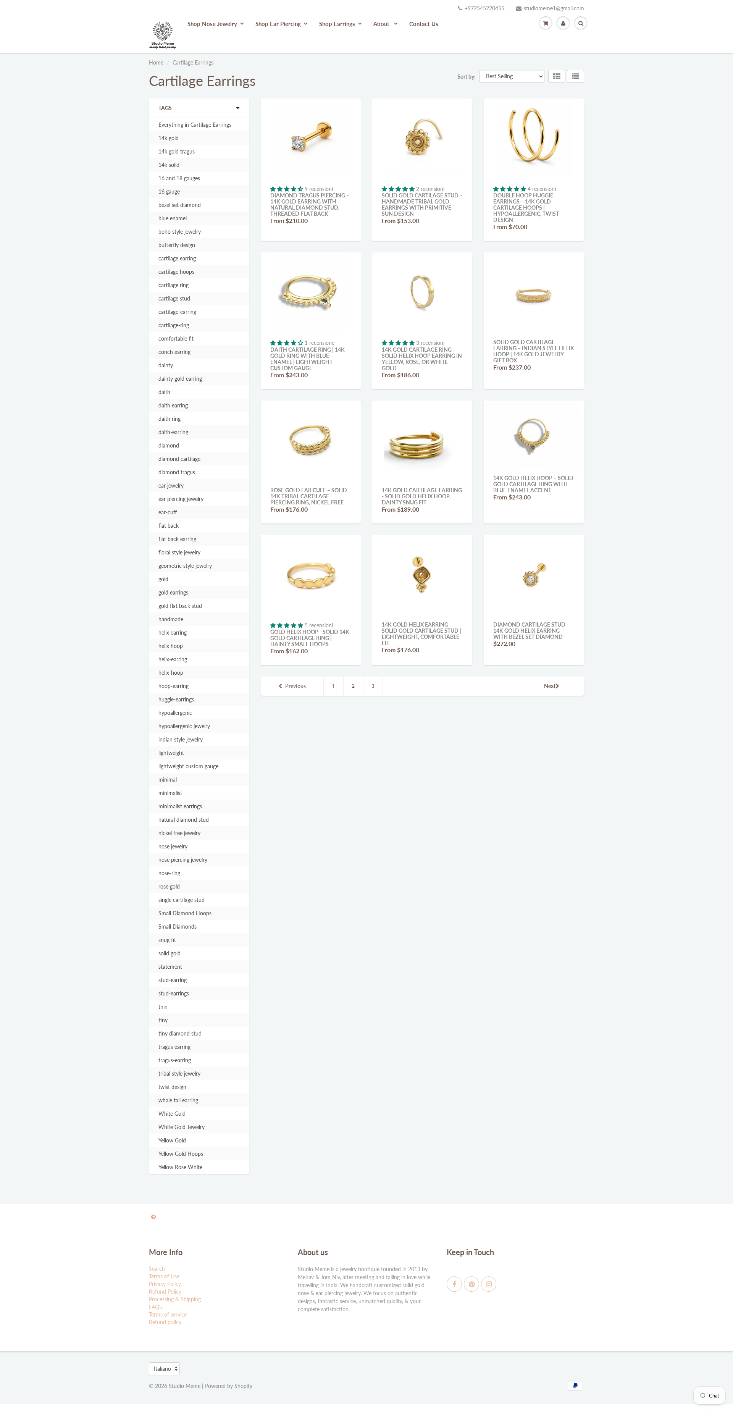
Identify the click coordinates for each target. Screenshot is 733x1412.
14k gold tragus (176, 151)
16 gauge (169, 191)
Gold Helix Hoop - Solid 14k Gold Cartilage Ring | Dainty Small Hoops (309, 637)
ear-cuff (167, 512)
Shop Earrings (337, 23)
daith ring (169, 418)
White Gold (172, 1113)
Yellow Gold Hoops (180, 1153)
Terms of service (168, 1314)
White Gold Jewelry (181, 1127)
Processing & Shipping (175, 1299)
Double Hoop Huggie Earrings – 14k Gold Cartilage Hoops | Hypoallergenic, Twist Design (526, 207)
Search (157, 1268)
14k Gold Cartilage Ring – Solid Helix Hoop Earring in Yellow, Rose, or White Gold (422, 358)
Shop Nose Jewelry (212, 23)
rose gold (169, 886)
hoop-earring (173, 686)
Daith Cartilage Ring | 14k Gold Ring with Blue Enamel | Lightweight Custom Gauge (307, 358)
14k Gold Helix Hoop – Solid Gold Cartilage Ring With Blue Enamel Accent (533, 484)
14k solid (168, 165)
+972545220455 (484, 8)
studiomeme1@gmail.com (554, 8)
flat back (168, 525)
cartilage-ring (173, 325)
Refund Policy (165, 1291)
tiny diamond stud (180, 1033)
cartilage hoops (176, 271)
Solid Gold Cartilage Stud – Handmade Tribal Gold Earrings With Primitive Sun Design (422, 204)
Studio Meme (184, 1386)
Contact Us (423, 23)
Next (549, 686)
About (382, 23)
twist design (172, 1087)
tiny (163, 1020)
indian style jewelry (180, 739)
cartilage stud (174, 298)
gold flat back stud (180, 606)
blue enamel (172, 218)
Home (156, 62)
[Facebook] (454, 1284)
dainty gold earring (180, 378)
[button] (287, 189)
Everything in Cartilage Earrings (194, 124)
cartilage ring (173, 285)
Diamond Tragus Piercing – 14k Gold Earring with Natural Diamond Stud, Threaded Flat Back (309, 204)
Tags (165, 108)
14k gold (168, 138)
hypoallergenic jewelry (184, 726)
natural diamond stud (183, 819)
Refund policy (165, 1322)
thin (163, 1006)
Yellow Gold (172, 1140)
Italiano (162, 1368)
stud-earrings (173, 993)
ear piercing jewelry (180, 499)
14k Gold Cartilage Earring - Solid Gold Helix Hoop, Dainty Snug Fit (422, 496)
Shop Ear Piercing (278, 23)
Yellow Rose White (180, 1167)
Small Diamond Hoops (185, 913)
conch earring (174, 352)
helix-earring (172, 659)
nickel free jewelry (179, 833)
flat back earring (177, 539)
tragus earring (174, 1047)
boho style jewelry (179, 231)
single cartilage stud (181, 900)
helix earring (172, 632)
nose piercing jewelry (182, 859)
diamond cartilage (179, 459)
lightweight (171, 753)
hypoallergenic (175, 712)
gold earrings (173, 592)
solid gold (169, 953)
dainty (165, 365)
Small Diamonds (177, 926)
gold (163, 579)
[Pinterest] (471, 1284)
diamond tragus (176, 472)
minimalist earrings (180, 806)
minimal (167, 779)
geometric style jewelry (185, 565)
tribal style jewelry (179, 1073)
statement (170, 966)
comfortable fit (176, 338)
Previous (295, 686)
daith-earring (173, 432)
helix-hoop (170, 672)
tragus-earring (174, 1060)
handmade (170, 619)
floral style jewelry (179, 552)
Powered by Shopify (228, 1386)
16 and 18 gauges (179, 178)
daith (164, 392)
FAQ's (156, 1307)
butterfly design (176, 245)
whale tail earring (178, 1100)
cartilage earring (177, 258)
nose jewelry (172, 846)
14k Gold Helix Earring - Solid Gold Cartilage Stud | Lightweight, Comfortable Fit (421, 633)
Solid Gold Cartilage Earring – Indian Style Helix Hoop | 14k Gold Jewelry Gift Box (533, 351)
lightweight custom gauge (188, 766)
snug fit (167, 940)
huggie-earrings (176, 699)
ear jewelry (171, 485)
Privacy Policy (165, 1284)
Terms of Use (164, 1276)
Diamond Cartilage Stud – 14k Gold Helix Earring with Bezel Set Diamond (531, 630)
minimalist (170, 793)
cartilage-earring (177, 312)
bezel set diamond (179, 205)
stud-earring (172, 980)
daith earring (173, 405)
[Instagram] (488, 1284)
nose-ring (169, 873)
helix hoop (170, 646)
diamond (168, 445)
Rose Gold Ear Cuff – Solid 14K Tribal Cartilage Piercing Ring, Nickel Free (308, 496)
